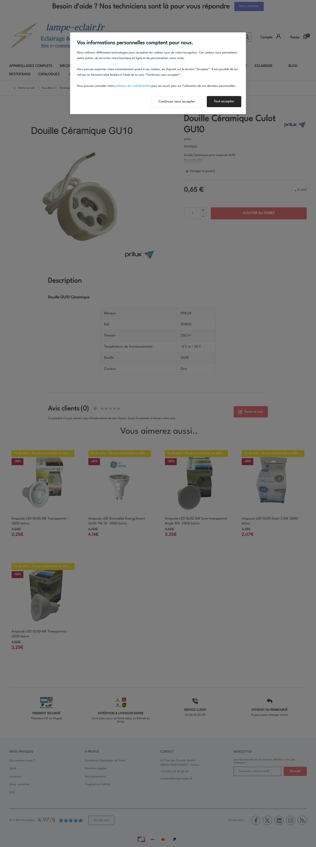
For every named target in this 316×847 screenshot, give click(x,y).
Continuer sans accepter (176, 101)
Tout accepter (224, 101)
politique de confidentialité (133, 86)
